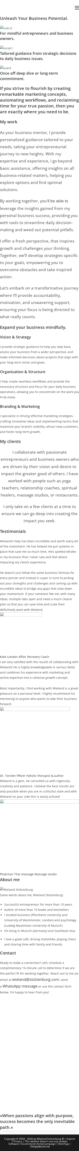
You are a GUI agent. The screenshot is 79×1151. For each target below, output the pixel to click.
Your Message (11, 1029)
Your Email (9, 1015)
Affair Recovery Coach (34, 657)
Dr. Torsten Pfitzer (12, 776)
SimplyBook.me (40, 1146)
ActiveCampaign (46, 1144)
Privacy (17, 1141)
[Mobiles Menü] (77, 8)
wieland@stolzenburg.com (35, 979)
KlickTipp (63, 1144)
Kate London (9, 657)
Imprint (71, 1139)
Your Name (9, 1002)
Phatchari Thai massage (17, 874)
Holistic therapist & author (45, 776)
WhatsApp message (20, 986)
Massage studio (46, 874)
